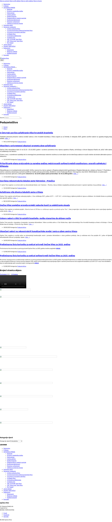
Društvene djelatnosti (13, 464)
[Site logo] (4, 58)
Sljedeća (15, 274)
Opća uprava (10, 457)
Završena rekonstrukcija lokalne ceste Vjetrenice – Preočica (27, 180)
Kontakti (6, 499)
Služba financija (11, 460)
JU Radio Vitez (11, 478)
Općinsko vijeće (8, 469)
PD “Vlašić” (10, 487)
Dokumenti (7, 492)
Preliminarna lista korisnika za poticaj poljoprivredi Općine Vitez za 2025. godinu (37, 255)
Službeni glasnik (12, 497)
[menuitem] (7, 4)
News (5, 129)
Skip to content (4, 1)
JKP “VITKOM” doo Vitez (14, 483)
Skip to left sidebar (15, 1)
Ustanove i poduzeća (10, 471)
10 (12, 274)
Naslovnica (7, 448)
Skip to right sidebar (27, 1)
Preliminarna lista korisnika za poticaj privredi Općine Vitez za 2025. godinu (35, 244)
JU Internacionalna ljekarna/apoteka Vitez (20, 475)
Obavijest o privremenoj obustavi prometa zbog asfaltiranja (28, 145)
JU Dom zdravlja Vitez (13, 473)
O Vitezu (6, 450)
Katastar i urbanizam (13, 466)
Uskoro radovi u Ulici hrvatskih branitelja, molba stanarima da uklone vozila (35, 218)
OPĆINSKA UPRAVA (9, 452)
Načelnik (9, 453)
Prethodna (3, 274)
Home (5, 127)
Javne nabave (8, 489)
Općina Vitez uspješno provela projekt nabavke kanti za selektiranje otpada (35, 205)
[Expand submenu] (16, 67)
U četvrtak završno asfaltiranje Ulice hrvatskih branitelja (26, 132)
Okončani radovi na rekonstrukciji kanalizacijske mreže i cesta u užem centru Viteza (38, 231)
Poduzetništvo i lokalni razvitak (16, 462)
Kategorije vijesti (5, 441)
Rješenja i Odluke (12, 496)
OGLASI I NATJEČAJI (9, 490)
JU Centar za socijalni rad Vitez (16, 476)
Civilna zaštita (11, 459)
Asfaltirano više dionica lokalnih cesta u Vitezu (21, 192)
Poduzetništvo (21, 141)
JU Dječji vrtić (11, 482)
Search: (2, 117)
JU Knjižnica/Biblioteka (14, 480)
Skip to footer (37, 1)
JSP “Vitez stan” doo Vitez (15, 485)
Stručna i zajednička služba (15, 455)
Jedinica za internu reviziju (15, 468)
